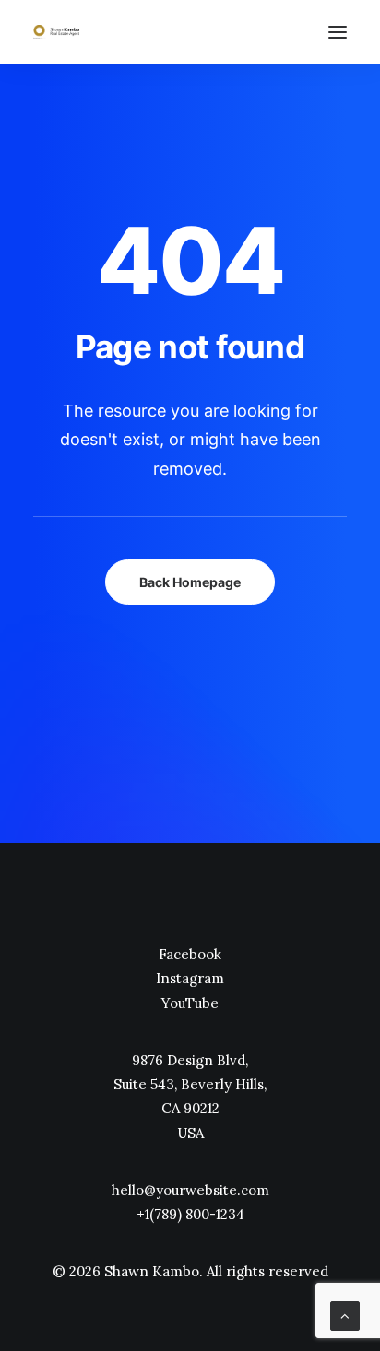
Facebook (190, 954)
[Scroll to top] (345, 1314)
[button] (337, 32)
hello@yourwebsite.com (190, 1190)
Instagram (190, 978)
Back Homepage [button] (190, 582)
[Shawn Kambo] (56, 32)
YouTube (190, 1003)
